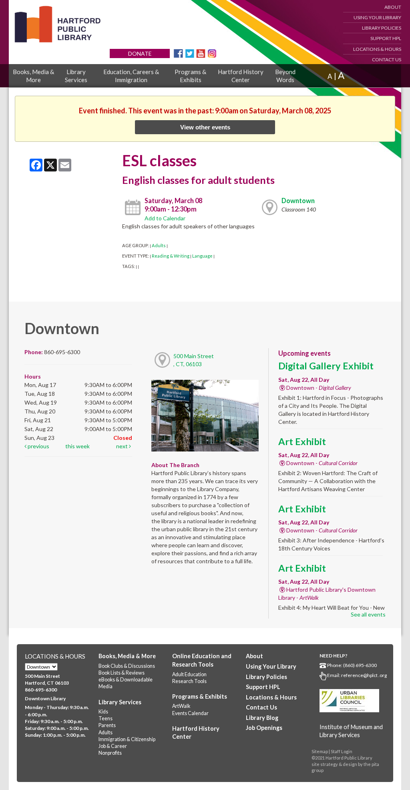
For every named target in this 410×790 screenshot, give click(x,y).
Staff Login (341, 751)
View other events (205, 127)
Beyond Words (285, 75)
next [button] (122, 446)
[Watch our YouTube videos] (200, 52)
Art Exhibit (302, 441)
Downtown (298, 200)
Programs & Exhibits (190, 75)
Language (202, 255)
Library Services (76, 75)
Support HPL (385, 38)
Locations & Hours (377, 49)
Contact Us (386, 59)
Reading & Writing (170, 255)
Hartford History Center (240, 75)
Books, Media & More (33, 75)
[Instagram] (212, 52)
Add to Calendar (165, 218)
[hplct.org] (57, 24)
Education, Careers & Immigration (131, 75)
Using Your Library (377, 17)
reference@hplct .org (364, 675)
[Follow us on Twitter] (189, 52)
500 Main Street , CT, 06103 (193, 360)
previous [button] (37, 446)
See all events (368, 614)
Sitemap (320, 751)
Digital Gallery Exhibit (326, 365)
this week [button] (77, 446)
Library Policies (381, 28)
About (392, 7)
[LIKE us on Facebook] (178, 52)
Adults (159, 245)
